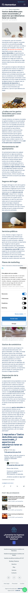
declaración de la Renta (14, 49)
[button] (24, 589)
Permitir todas (14, 318)
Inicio (3, 9)
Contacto (14, 573)
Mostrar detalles (19, 314)
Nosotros (14, 564)
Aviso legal (6, 583)
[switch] (24, 298)
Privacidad (14, 583)
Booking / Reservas (14, 561)
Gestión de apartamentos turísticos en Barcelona (14, 550)
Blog (7, 9)
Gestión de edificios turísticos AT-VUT (14, 558)
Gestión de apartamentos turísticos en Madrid (14, 554)
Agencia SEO (14, 590)
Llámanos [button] (21, 1)
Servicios (14, 570)
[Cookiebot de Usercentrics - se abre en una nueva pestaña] (20, 268)
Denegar (14, 323)
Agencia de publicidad (14, 588)
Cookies (22, 583)
